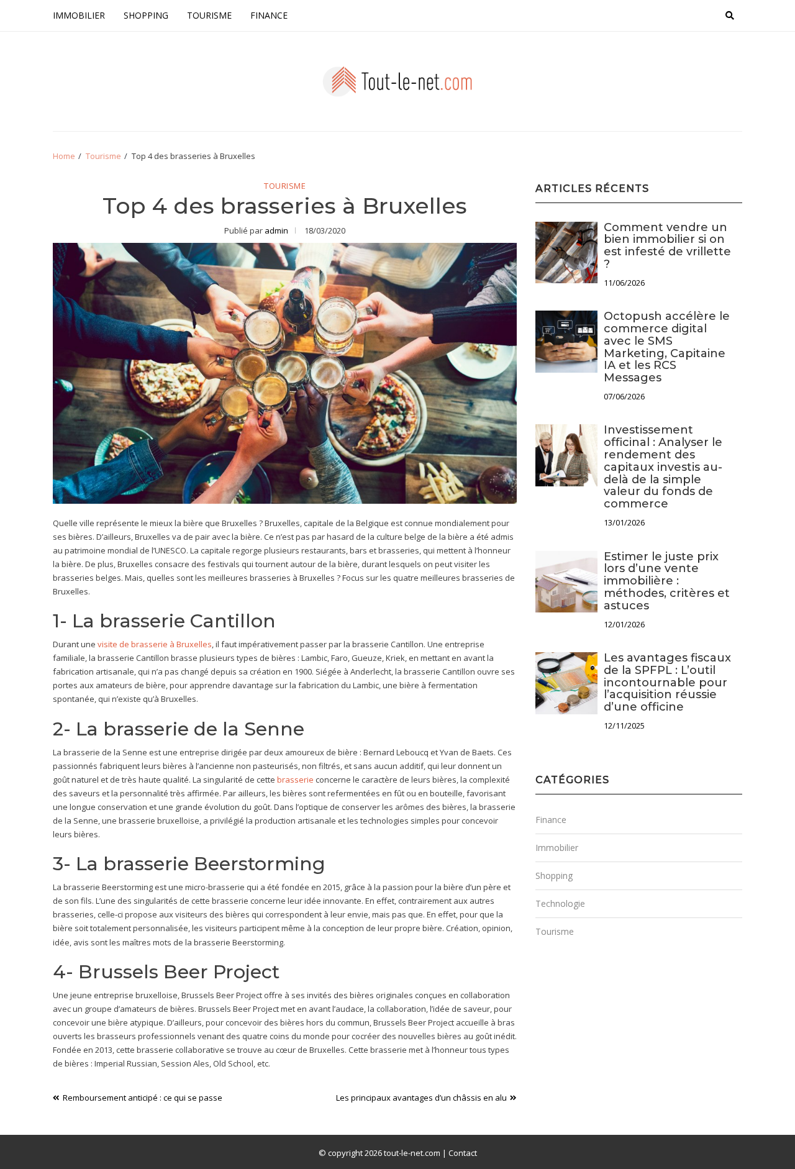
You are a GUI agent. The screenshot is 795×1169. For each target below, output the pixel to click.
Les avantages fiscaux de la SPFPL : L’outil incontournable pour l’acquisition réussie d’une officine (667, 682)
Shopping (146, 15)
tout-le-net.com (412, 1152)
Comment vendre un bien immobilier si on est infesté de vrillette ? (667, 246)
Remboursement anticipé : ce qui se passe (142, 1097)
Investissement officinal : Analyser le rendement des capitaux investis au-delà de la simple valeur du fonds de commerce (663, 467)
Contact (462, 1152)
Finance (269, 15)
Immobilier (79, 15)
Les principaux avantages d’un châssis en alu (421, 1097)
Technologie (560, 903)
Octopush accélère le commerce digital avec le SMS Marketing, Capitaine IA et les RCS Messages (667, 346)
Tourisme (209, 15)
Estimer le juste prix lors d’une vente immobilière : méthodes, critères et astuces (667, 581)
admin (276, 230)
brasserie (295, 779)
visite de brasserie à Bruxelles (155, 644)
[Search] (729, 15)
